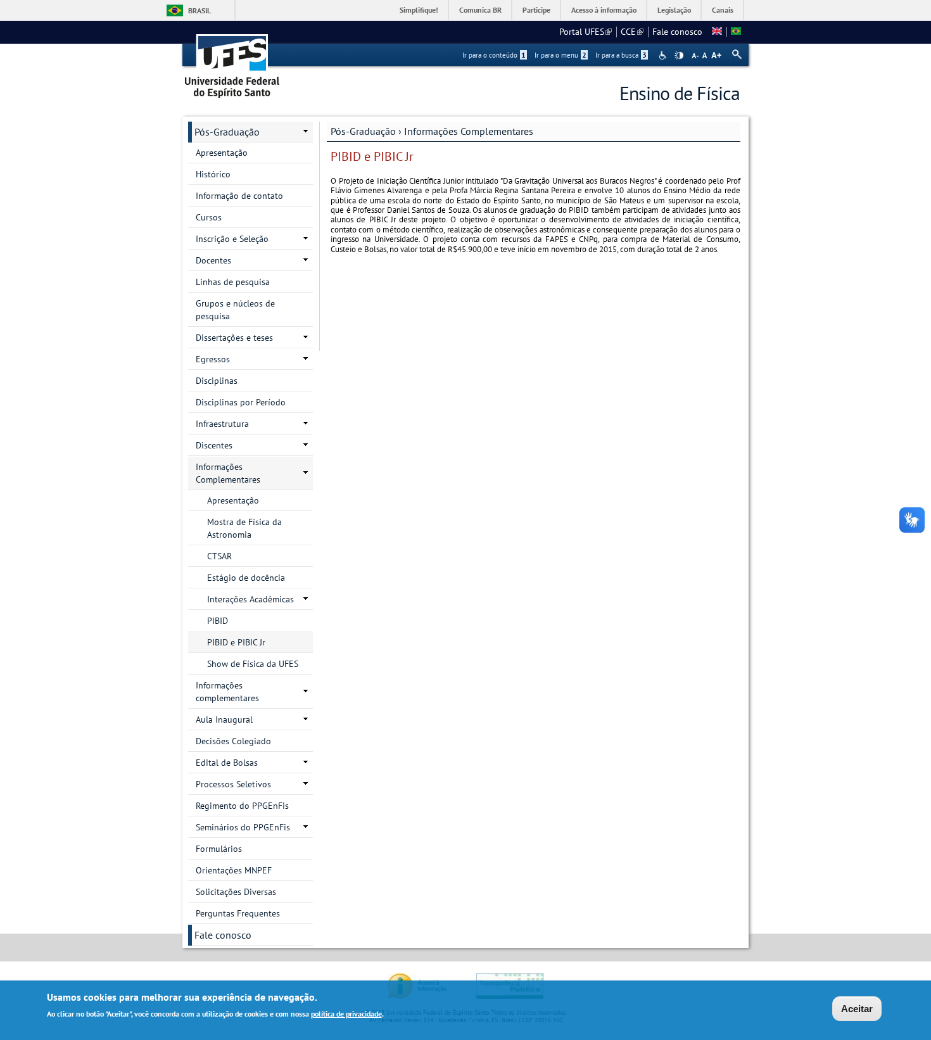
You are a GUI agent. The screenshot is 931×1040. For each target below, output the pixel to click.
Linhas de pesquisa (233, 282)
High (678, 55)
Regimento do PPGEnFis (242, 805)
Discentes (214, 445)
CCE (632, 31)
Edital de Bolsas (227, 762)
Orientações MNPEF (234, 870)
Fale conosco (677, 31)
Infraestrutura (222, 423)
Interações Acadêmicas (250, 599)
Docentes (213, 260)
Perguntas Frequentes (238, 913)
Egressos (213, 359)
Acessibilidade (664, 55)
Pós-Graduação (363, 131)
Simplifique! (419, 10)
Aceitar (857, 1008)
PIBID (217, 620)
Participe (536, 10)
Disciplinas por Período (241, 402)
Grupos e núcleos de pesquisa (235, 310)
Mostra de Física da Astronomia (244, 528)
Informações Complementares (468, 131)
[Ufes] (232, 61)
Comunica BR (480, 10)
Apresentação (222, 152)
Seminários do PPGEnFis (243, 827)
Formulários (219, 848)
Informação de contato (239, 195)
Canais (722, 10)
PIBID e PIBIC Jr (236, 642)
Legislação (674, 10)
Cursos (209, 217)
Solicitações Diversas (236, 891)
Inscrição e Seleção (232, 238)
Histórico (213, 174)
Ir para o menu (560, 55)
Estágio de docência (246, 577)
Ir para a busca (621, 55)
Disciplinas (217, 380)
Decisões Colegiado (233, 741)
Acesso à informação (603, 10)
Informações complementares (227, 692)
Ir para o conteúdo (494, 55)
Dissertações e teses (234, 337)
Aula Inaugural (224, 719)
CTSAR (219, 556)
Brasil (199, 10)
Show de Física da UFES (252, 663)
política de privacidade (346, 1013)
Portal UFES (585, 31)
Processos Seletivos (233, 784)
